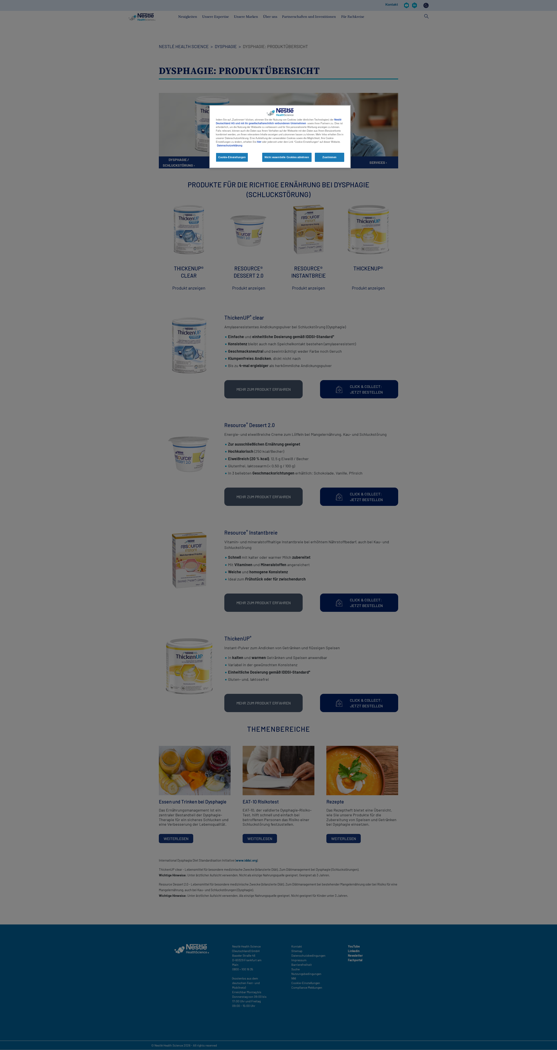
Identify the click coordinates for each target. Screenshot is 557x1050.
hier (259, 141)
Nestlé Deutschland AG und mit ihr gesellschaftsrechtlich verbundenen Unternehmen (278, 121)
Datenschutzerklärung (229, 145)
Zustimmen (329, 157)
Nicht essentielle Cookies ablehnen (287, 157)
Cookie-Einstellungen (232, 157)
